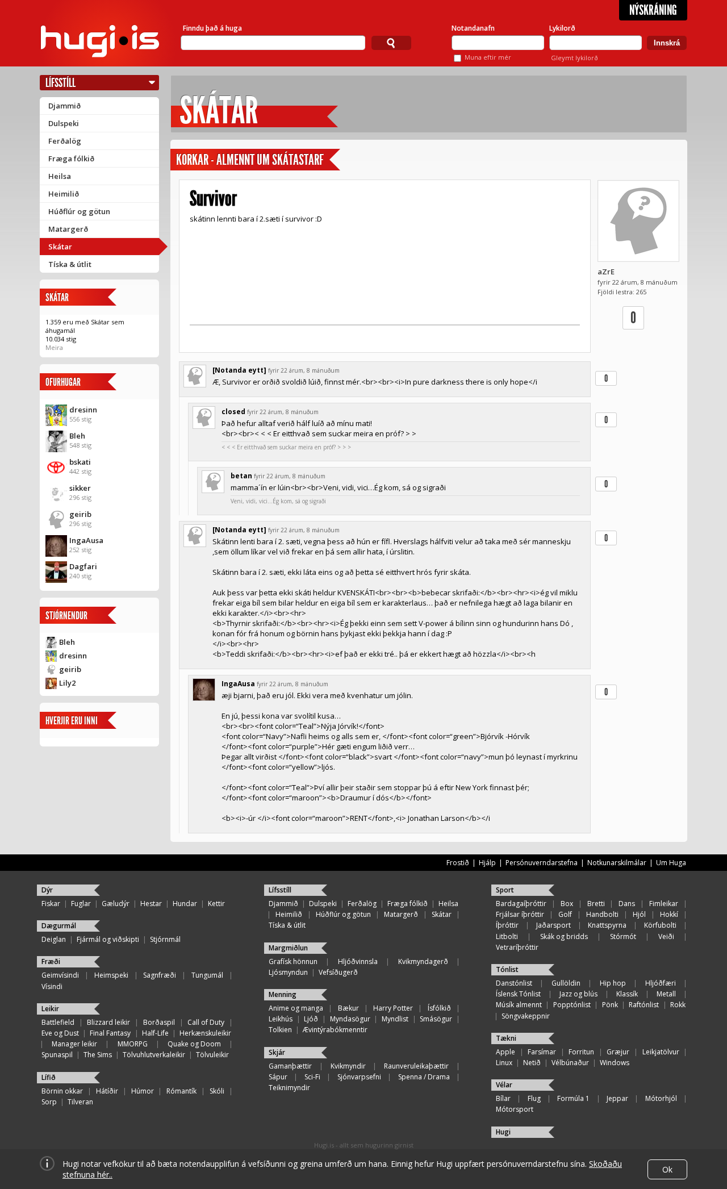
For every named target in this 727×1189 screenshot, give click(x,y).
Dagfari (83, 566)
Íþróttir (507, 925)
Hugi (503, 1132)
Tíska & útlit (69, 264)
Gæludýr (115, 903)
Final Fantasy (110, 1033)
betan (241, 476)
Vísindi (51, 986)
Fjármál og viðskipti (108, 939)
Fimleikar (663, 903)
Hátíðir (107, 1091)
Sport (505, 890)
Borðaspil (159, 1022)
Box (567, 903)
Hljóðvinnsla (358, 961)
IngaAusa (86, 540)
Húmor (142, 1091)
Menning (282, 994)
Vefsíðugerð (338, 972)
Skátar (60, 246)
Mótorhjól (661, 1098)
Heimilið (63, 194)
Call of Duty (205, 1022)
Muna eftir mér (488, 57)
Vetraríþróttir (517, 947)
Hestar (151, 903)
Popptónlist (572, 1004)
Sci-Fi (312, 1077)
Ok (667, 1169)
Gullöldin (565, 983)
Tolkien (280, 1029)
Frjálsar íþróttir (520, 914)
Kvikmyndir (348, 1066)
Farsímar (542, 1052)
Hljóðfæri (660, 983)
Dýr (47, 890)
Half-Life (155, 1033)
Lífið (48, 1077)
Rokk (678, 1004)
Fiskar (50, 903)
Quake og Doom (194, 1044)
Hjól (639, 914)
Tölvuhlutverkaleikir (154, 1054)
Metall (666, 994)
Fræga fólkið (71, 158)
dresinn (83, 409)
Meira (54, 347)
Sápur (278, 1077)
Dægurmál (58, 926)
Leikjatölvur (660, 1052)
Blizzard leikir (108, 1022)
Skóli (217, 1091)
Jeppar (617, 1098)
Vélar (504, 1085)
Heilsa (59, 176)
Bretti (596, 903)
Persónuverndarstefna (541, 862)
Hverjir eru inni (71, 720)
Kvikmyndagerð (423, 961)
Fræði (50, 961)
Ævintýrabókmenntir (335, 1029)
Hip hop (613, 983)
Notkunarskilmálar (616, 862)
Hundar (185, 903)
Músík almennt (519, 1004)
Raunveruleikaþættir (416, 1066)
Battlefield (57, 1022)
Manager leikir (74, 1044)
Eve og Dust (60, 1033)
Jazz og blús (578, 994)
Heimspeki (111, 975)
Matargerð (68, 229)
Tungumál (207, 975)
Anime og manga (296, 1008)
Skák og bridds (564, 936)
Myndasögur (350, 1019)
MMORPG (133, 1044)
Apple (505, 1052)
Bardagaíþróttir (521, 903)
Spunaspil (57, 1054)
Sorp (49, 1102)
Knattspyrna (607, 925)
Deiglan (53, 939)
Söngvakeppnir (526, 1016)
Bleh (77, 436)
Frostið (457, 862)
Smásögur (436, 1019)
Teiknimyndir (289, 1087)
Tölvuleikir (212, 1054)
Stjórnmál (165, 939)
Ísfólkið (439, 1008)
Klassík (627, 994)
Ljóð (311, 1019)
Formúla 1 (573, 1098)
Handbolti (602, 914)
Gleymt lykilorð (574, 57)
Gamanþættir (290, 1066)
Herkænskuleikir (205, 1033)
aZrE (606, 271)
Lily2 (67, 683)
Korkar (192, 160)
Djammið (64, 106)
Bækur (348, 1008)
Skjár (277, 1052)
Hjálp (487, 862)
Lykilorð (562, 28)
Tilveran (80, 1102)
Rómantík (181, 1091)
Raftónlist (644, 1004)
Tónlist (507, 969)
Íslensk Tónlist (518, 994)
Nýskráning (653, 10)
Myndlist (395, 1019)
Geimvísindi (60, 975)
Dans (627, 903)
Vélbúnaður (570, 1062)
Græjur (618, 1052)
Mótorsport (514, 1109)
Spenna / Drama (424, 1077)
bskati (80, 462)
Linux (504, 1062)
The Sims (97, 1054)
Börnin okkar (62, 1091)
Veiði (666, 936)
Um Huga (671, 862)
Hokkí (669, 914)
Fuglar (81, 903)
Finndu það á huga (212, 28)
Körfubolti (660, 925)
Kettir (216, 903)
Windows (614, 1062)
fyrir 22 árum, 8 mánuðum (304, 370)
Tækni (506, 1038)
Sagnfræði (159, 975)
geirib (80, 514)
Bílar (503, 1098)
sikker (80, 488)
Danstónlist (514, 983)
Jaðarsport (553, 925)
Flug (534, 1098)
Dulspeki (63, 123)
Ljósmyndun (288, 972)
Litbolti (507, 936)
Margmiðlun (288, 948)
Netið (532, 1062)
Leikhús (281, 1019)
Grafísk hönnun (293, 961)
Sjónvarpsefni (359, 1077)
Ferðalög (64, 141)
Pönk (610, 1004)
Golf (565, 914)
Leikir (50, 1008)
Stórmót (623, 936)
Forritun (581, 1052)
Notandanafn (473, 28)
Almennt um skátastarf (270, 160)
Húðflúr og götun (79, 211)
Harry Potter (393, 1008)
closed (233, 411)
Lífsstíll (60, 83)
